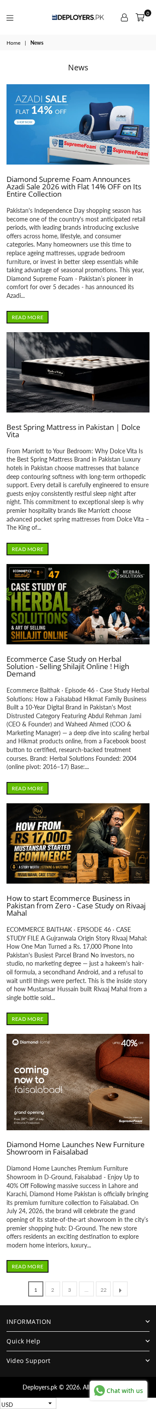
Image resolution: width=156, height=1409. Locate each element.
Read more (27, 317)
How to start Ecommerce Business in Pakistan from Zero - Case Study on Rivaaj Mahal (76, 905)
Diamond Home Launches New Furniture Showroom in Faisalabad (75, 1148)
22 (104, 1290)
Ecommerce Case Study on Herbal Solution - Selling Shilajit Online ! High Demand (67, 666)
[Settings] (124, 17)
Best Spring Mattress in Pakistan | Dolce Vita (73, 430)
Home (13, 43)
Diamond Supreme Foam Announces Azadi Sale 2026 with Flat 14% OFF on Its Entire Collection (73, 186)
